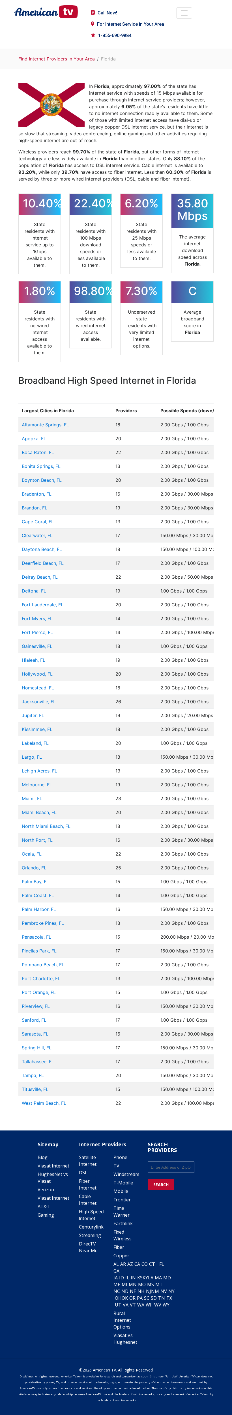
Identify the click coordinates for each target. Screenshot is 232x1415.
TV (116, 1166)
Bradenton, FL (36, 494)
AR (123, 1264)
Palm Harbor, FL (39, 909)
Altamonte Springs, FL (45, 424)
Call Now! (107, 13)
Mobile (120, 1191)
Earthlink (123, 1223)
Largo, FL (32, 757)
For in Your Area (130, 24)
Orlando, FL (34, 868)
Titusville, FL (35, 1089)
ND (124, 1291)
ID (121, 1278)
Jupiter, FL (33, 715)
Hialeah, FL (33, 660)
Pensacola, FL (36, 937)
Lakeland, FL (35, 743)
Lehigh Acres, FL (39, 771)
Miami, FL (32, 798)
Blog (43, 1157)
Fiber (118, 1247)
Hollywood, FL (37, 674)
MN (133, 1284)
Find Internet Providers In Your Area (56, 59)
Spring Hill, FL (36, 1048)
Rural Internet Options (122, 1320)
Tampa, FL (33, 1075)
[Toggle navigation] (184, 13)
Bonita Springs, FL (41, 466)
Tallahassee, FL (38, 1061)
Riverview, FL (36, 1006)
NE (133, 1291)
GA (116, 1271)
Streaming (90, 1235)
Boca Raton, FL (38, 452)
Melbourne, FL (37, 784)
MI (124, 1284)
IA (115, 1278)
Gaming (46, 1215)
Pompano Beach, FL (43, 964)
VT (133, 1305)
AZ (130, 1264)
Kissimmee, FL (37, 729)
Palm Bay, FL (35, 881)
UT (118, 1305)
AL (116, 1264)
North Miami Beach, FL (46, 826)
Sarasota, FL (35, 1034)
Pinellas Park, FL (39, 951)
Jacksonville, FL (39, 701)
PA (140, 1298)
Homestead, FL (38, 688)
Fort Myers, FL (37, 618)
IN (133, 1278)
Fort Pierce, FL (37, 632)
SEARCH (161, 1184)
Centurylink (91, 1227)
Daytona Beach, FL (42, 549)
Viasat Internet (53, 1166)
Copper (121, 1256)
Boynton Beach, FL (42, 480)
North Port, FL (37, 840)
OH (118, 1298)
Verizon (46, 1189)
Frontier (122, 1200)
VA (125, 1305)
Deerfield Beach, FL (43, 563)
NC (116, 1291)
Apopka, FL (34, 438)
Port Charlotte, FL (41, 978)
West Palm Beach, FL (44, 1103)
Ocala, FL (32, 854)
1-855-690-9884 (114, 35)
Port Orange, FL (39, 992)
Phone (120, 1157)
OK (125, 1298)
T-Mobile (123, 1183)
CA (137, 1264)
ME (116, 1284)
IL (127, 1278)
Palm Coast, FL (38, 895)
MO (142, 1284)
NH (141, 1291)
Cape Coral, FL (38, 521)
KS (140, 1278)
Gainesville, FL (37, 646)
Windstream (126, 1174)
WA (140, 1305)
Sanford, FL (34, 1020)
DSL (83, 1172)
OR (132, 1298)
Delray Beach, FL (40, 577)
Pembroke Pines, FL (43, 923)
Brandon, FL (34, 508)
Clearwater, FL (37, 535)
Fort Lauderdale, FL (42, 604)
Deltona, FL (34, 591)
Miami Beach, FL (39, 812)
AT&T (44, 1206)
